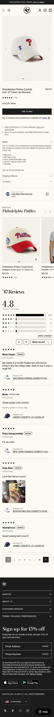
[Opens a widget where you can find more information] (43, 712)
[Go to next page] (46, 560)
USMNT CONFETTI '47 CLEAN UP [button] (28, 417)
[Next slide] (48, 48)
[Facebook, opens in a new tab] (13, 711)
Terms (32, 674)
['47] (27, 10)
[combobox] (16, 701)
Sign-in (39, 127)
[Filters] (26, 342)
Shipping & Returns (9, 176)
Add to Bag (27, 111)
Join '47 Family (38, 2)
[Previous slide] (6, 48)
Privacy (39, 674)
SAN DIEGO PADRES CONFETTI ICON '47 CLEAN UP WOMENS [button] (30, 378)
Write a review (45, 336)
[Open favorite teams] (45, 10)
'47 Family (6, 182)
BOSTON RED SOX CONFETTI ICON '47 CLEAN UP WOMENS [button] (31, 511)
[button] (7, 98)
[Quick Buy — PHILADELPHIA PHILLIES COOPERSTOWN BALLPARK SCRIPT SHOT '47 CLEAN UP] (36, 259)
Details (4, 142)
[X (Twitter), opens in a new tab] (5, 711)
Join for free (9, 129)
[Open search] (8, 10)
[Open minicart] (50, 10)
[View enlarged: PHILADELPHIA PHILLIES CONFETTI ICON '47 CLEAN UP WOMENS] (27, 48)
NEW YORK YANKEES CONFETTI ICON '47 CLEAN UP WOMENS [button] (31, 451)
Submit (45, 646)
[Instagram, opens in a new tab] (28, 711)
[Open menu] (3, 10)
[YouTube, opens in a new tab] (20, 711)
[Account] (39, 10)
